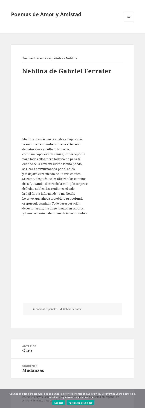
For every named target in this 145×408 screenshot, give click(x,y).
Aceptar (58, 402)
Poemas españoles (46, 309)
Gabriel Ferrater (72, 309)
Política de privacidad (80, 402)
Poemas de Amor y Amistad (46, 14)
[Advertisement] (72, 107)
